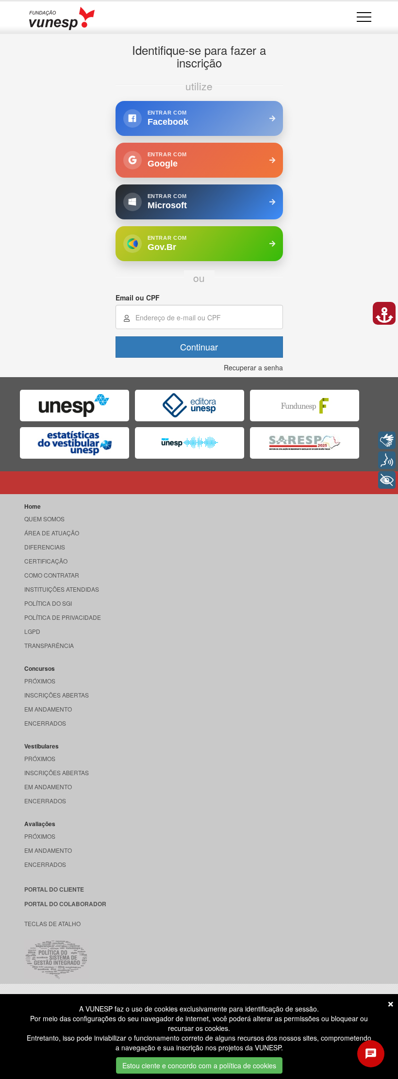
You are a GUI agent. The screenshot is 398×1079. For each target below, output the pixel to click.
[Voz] (387, 460)
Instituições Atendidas (61, 589)
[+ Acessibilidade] (387, 480)
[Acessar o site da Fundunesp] (304, 405)
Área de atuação (51, 533)
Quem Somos (44, 519)
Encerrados (45, 723)
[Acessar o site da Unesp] (74, 405)
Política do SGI (48, 603)
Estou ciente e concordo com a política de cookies (199, 1065)
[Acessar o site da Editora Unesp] (189, 405)
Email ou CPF (138, 297)
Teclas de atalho (52, 923)
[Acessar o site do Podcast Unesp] (189, 443)
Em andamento (48, 709)
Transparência (49, 645)
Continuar (199, 346)
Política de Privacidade (62, 617)
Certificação (45, 561)
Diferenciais (44, 547)
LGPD (32, 631)
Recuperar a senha (253, 367)
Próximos (39, 681)
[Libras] (387, 440)
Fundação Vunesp (62, 18)
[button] (384, 313)
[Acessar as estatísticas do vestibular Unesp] (74, 443)
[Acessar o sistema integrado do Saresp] (304, 443)
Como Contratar (51, 575)
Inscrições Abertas (56, 695)
